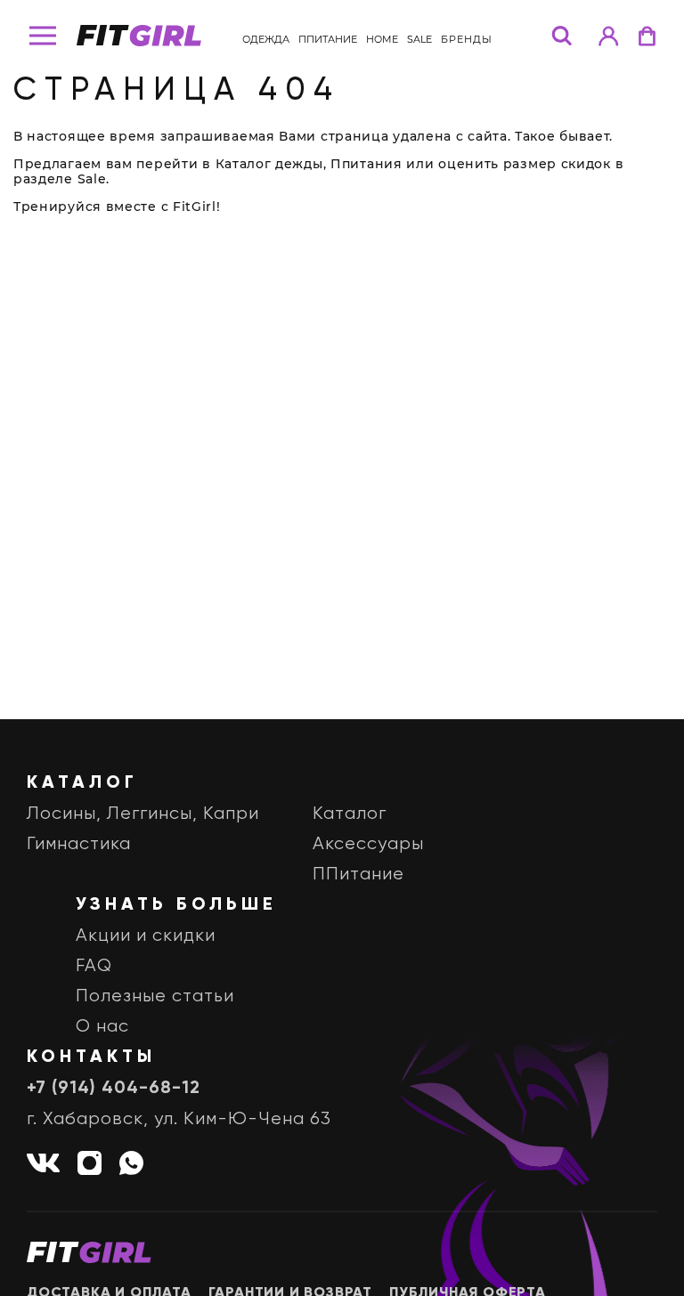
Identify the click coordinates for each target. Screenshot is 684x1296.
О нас (102, 1026)
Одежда (265, 39)
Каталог (350, 814)
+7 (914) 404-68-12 (113, 1089)
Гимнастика (79, 844)
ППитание (327, 39)
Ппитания (366, 164)
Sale (419, 39)
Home (382, 39)
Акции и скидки (146, 936)
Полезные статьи (155, 996)
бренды (467, 39)
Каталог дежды (269, 164)
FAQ (94, 966)
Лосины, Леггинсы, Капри (143, 814)
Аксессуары (368, 844)
